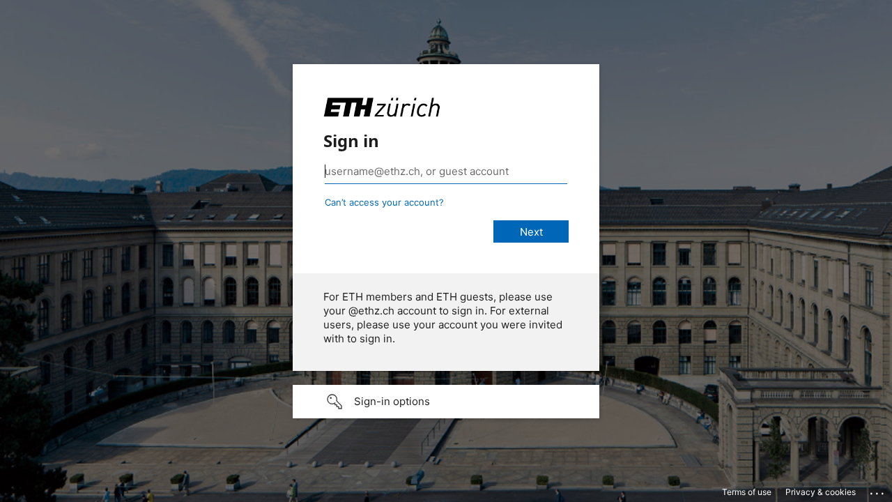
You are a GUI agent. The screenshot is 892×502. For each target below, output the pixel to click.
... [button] (878, 490)
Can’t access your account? (384, 202)
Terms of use (746, 492)
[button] (446, 401)
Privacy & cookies (820, 492)
